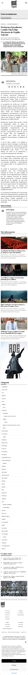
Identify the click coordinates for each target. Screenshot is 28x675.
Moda (3, 484)
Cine (3, 401)
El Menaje (4, 445)
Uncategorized (6, 545)
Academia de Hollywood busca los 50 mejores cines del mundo (13, 251)
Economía (4, 434)
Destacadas (5, 431)
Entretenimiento (6, 17)
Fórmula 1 (5, 413)
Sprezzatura (5, 531)
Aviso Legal (14, 673)
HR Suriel (4, 472)
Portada (3, 24)
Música (5, 463)
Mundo (3, 487)
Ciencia (4, 398)
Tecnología (5, 534)
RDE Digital (4, 38)
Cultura (4, 404)
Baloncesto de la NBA (10, 416)
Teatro (4, 537)
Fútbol (4, 419)
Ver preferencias (14, 669)
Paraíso (4, 510)
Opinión (4, 498)
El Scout (4, 448)
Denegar (14, 665)
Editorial (4, 439)
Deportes (4, 410)
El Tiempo (4, 451)
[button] (25, 642)
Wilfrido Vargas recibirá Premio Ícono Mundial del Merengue (12, 332)
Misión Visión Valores (13, 632)
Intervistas (4, 478)
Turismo (4, 543)
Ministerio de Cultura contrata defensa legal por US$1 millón (13, 577)
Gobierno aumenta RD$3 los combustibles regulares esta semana (14, 572)
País (3, 501)
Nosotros (4, 632)
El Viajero (4, 454)
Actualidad (4, 386)
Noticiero (4, 495)
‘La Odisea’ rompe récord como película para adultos (12, 278)
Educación (4, 442)
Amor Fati (4, 389)
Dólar (4, 437)
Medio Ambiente (7, 504)
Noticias (7, 610)
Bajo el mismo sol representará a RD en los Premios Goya (13, 305)
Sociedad (4, 528)
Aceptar (14, 661)
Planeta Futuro (6, 516)
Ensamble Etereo (6, 457)
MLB (4, 428)
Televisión (4, 540)
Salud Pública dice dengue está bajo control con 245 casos (12, 563)
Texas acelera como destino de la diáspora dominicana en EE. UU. (12, 558)
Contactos (23, 632)
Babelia (4, 395)
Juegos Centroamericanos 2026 (11, 425)
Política (4, 519)
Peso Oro (4, 513)
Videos (3, 548)
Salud (3, 525)
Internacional (5, 475)
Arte (3, 392)
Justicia (4, 481)
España (4, 466)
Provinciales (6, 507)
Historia (4, 469)
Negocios (4, 492)
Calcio (5, 422)
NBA (3, 489)
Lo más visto (6, 553)
